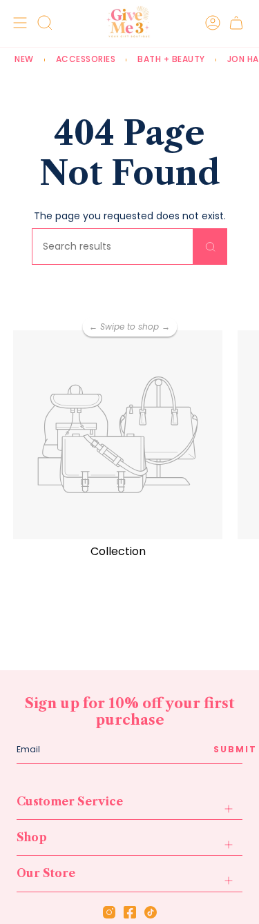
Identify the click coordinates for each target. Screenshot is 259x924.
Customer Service (70, 801)
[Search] (210, 246)
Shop (32, 837)
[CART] (236, 22)
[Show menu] (18, 22)
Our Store (46, 873)
